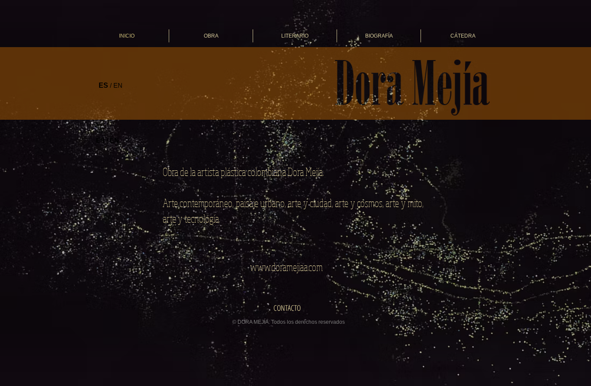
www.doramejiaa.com (286, 267)
